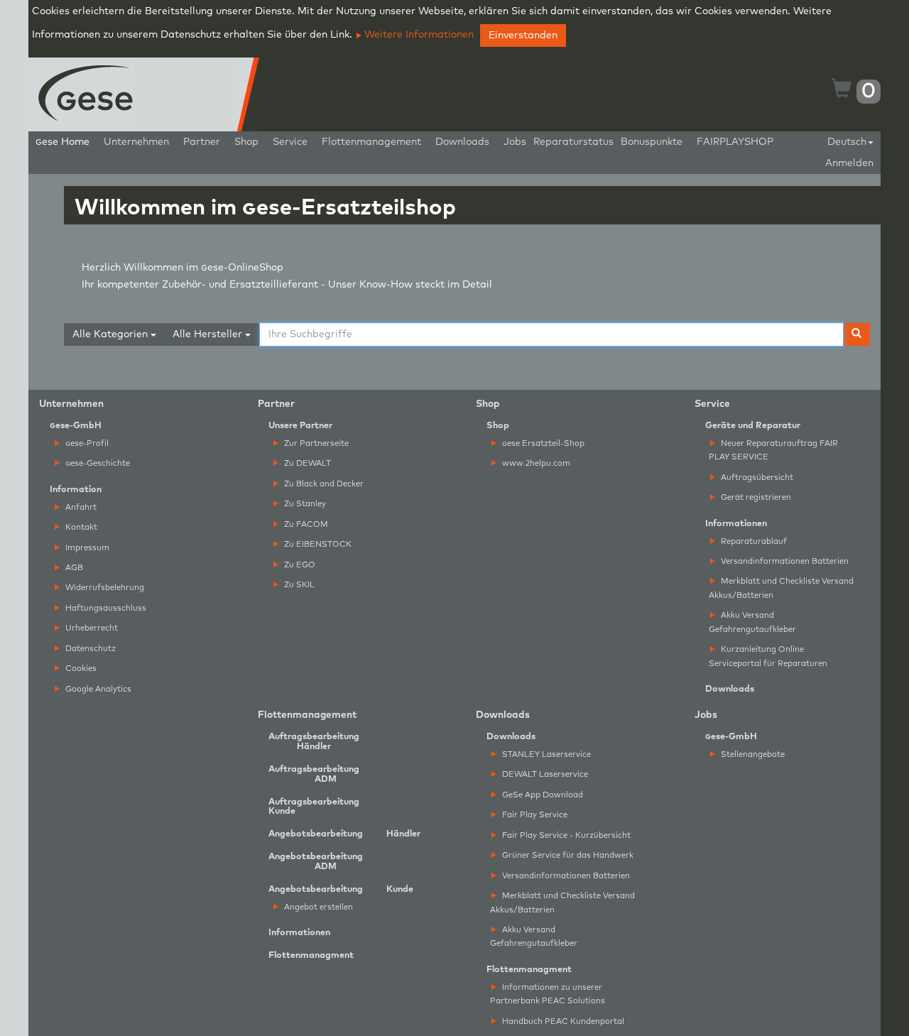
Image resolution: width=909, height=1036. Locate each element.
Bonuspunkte (651, 142)
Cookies (80, 668)
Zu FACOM (305, 524)
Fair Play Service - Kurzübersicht (565, 835)
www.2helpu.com (535, 463)
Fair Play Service (533, 815)
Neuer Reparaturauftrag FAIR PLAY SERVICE (773, 450)
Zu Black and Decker (323, 484)
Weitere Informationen (417, 35)
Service (290, 142)
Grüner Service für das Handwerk (566, 855)
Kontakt (80, 527)
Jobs (515, 142)
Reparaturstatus (573, 142)
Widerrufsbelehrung (103, 587)
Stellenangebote (752, 754)
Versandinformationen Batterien (784, 561)
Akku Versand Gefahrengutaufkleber (752, 622)
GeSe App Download (541, 795)
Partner (201, 142)
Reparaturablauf (753, 541)
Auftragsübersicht (756, 477)
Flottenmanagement (371, 142)
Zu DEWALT (306, 463)
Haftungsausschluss (104, 608)
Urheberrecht (90, 628)
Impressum (86, 548)
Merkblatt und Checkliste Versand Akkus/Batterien (781, 588)
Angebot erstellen (317, 907)
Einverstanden (523, 35)
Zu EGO (298, 565)
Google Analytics (97, 689)
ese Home (62, 142)
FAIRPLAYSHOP (735, 142)
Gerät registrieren (755, 497)
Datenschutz (89, 649)
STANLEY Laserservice (545, 754)
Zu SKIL (298, 585)
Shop (246, 142)
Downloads (462, 142)
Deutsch (846, 142)
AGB (73, 568)
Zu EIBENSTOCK (317, 544)
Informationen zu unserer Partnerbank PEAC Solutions (547, 994)
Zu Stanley (304, 504)
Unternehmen (136, 142)
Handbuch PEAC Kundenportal (562, 1021)
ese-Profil (87, 443)
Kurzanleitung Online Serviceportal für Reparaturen (768, 656)
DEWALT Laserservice (544, 774)
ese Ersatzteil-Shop (543, 443)
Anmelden (849, 163)
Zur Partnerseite (315, 443)
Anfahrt (80, 507)
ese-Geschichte (97, 463)
